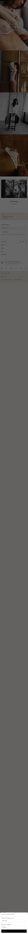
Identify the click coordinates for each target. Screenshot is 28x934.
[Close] (26, 914)
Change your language (6, 924)
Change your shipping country (7, 918)
